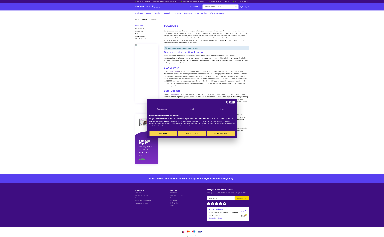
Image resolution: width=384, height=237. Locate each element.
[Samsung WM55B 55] (146, 122)
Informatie (174, 190)
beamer (176, 71)
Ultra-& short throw (142, 39)
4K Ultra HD (139, 29)
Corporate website (176, 195)
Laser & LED (139, 31)
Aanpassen (191, 133)
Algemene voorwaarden (143, 200)
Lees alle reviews (215, 218)
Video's (172, 206)
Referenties (174, 203)
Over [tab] (222, 109)
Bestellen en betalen (142, 195)
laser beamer (175, 94)
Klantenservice (140, 190)
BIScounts (188, 13)
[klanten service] (146, 46)
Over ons (173, 193)
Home (137, 19)
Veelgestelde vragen (142, 203)
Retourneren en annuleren (144, 198)
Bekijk (141, 159)
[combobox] (220, 6)
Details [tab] (192, 109)
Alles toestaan (221, 133)
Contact (138, 193)
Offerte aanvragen (217, 13)
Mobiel (137, 34)
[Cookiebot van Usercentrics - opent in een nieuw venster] (226, 102)
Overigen (177, 13)
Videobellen (167, 13)
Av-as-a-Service (201, 13)
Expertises (174, 200)
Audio (157, 13)
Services (173, 198)
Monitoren (139, 13)
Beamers (149, 13)
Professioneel (140, 36)
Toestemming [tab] (162, 109)
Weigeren (163, 133)
